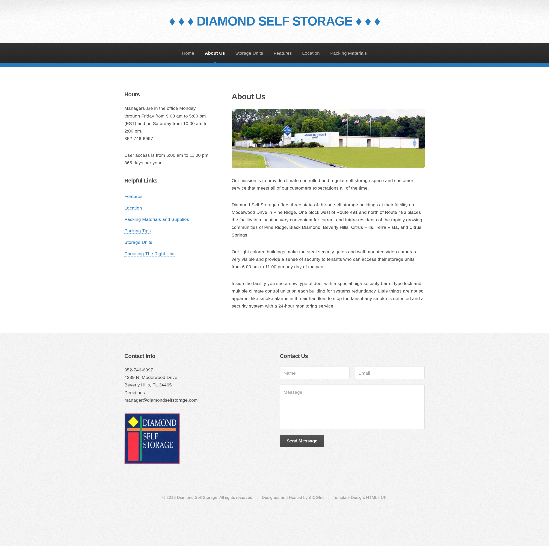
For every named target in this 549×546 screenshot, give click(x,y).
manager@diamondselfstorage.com (161, 400)
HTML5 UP (376, 497)
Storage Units (249, 53)
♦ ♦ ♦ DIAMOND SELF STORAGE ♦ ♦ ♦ (274, 21)
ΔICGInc (316, 497)
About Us (215, 53)
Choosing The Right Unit (149, 253)
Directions (134, 392)
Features (283, 53)
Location (311, 53)
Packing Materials (348, 53)
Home (188, 53)
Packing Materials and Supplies (156, 219)
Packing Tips (137, 230)
